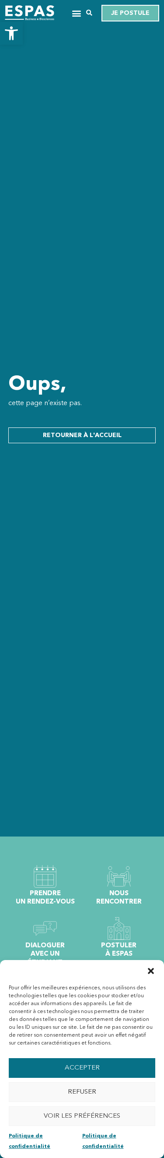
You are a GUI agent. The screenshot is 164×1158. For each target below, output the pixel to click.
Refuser (82, 1092)
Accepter (82, 1068)
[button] (11, 33)
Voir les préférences (82, 1116)
